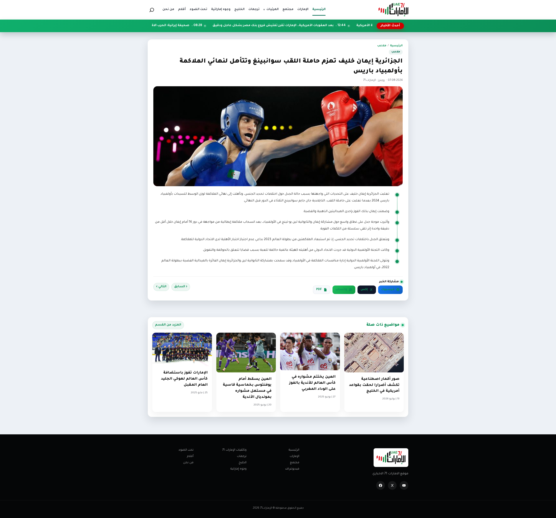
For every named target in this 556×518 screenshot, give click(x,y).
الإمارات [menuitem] (302, 9)
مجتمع (294, 462)
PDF (319, 289)
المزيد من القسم (168, 325)
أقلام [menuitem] (182, 9)
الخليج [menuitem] (239, 9)
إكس (364, 289)
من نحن (188, 462)
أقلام (190, 456)
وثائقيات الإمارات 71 (234, 450)
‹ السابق (180, 287)
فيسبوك (387, 289)
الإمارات (294, 456)
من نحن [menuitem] (168, 9)
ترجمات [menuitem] (254, 9)
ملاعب (381, 45)
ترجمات (242, 456)
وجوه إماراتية (238, 469)
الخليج (243, 462)
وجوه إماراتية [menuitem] (220, 9)
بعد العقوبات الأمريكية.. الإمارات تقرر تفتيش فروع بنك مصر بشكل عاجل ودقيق (308, 25)
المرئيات (271, 9)
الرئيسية (396, 45)
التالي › (161, 287)
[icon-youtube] (404, 485)
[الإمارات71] (393, 9)
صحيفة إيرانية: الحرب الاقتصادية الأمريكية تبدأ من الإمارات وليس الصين (171, 25)
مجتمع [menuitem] (288, 9)
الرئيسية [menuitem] (319, 9)
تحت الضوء (186, 450)
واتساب (341, 289)
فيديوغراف (292, 469)
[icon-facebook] (380, 485)
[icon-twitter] (392, 485)
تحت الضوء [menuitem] (198, 9)
